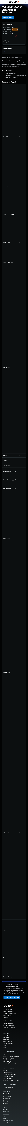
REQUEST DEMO (7, 17)
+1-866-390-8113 (8, 1087)
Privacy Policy (6, 1111)
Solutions (5, 1017)
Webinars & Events (8, 1058)
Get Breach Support (9, 1027)
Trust (4, 1116)
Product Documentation (10, 1074)
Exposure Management (9, 1013)
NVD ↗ (5, 51)
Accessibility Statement (8, 1120)
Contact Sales (7, 1029)
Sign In (5, 1070)
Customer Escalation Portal (11, 1080)
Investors (5, 1045)
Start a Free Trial (8, 1023)
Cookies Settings (7, 1123)
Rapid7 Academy (8, 1078)
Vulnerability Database (9, 1062)
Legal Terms (5, 1109)
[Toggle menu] (25, 2)
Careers (5, 1047)
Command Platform (8, 1011)
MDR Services (7, 1015)
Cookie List (5, 1118)
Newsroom (6, 1039)
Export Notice (6, 1113)
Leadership (6, 1037)
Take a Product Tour (9, 1025)
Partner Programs (8, 1043)
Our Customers (7, 1041)
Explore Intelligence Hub (12, 997)
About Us (5, 1036)
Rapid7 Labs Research (9, 1060)
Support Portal (7, 1072)
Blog (4, 1054)
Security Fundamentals (9, 1064)
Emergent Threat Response (11, 1056)
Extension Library (8, 1076)
